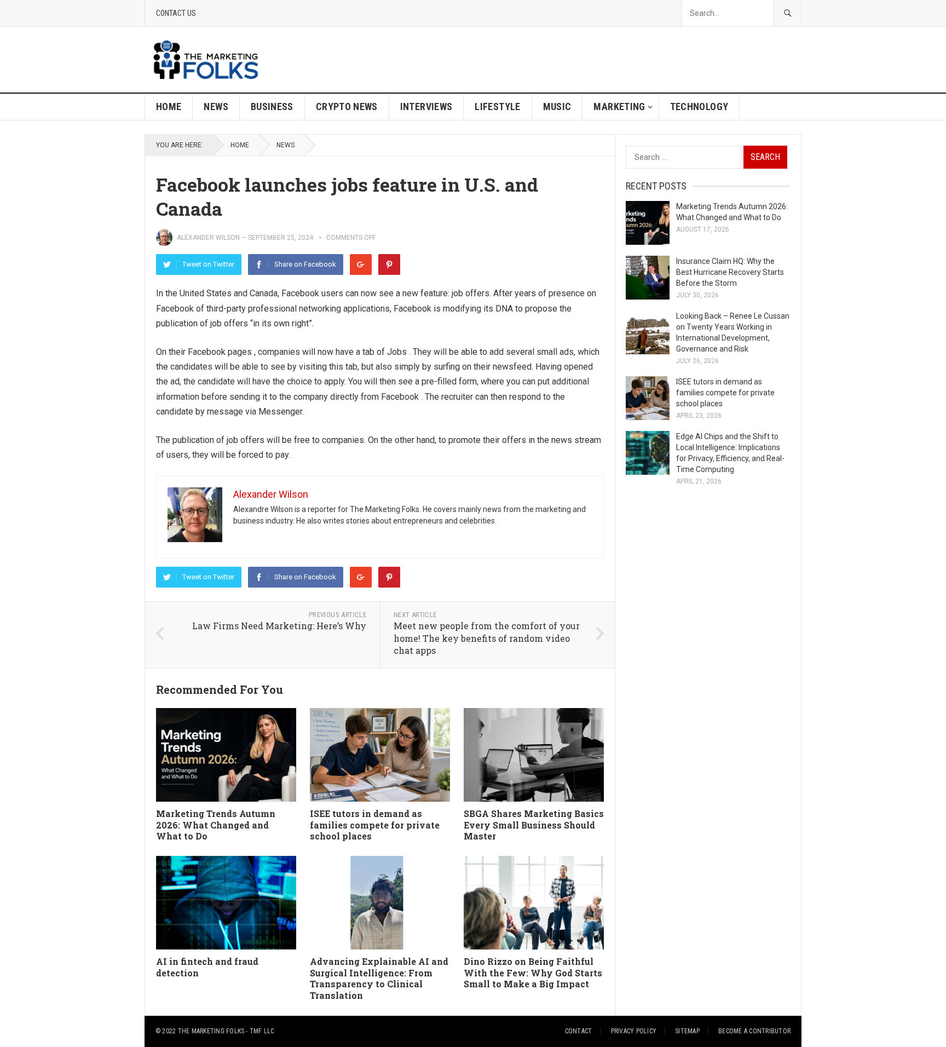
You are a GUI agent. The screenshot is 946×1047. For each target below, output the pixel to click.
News (216, 106)
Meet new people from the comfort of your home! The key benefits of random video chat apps (487, 638)
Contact (578, 1031)
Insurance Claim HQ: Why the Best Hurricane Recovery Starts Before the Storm (730, 272)
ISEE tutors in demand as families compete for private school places (375, 825)
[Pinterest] (389, 264)
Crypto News (347, 106)
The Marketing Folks (211, 1031)
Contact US (176, 13)
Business (272, 106)
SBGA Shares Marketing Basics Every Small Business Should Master (534, 825)
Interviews (426, 106)
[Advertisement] (602, 59)
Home (168, 106)
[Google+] (361, 264)
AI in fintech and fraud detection (207, 967)
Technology (699, 106)
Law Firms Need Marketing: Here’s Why (279, 625)
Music (557, 106)
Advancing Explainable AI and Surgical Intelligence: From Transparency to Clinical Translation (379, 978)
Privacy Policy (633, 1031)
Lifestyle (497, 106)
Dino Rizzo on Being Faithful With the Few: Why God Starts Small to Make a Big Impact (533, 973)
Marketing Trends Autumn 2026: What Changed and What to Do (215, 825)
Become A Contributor (754, 1031)
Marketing (619, 106)
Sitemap (687, 1031)
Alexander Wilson (208, 237)
